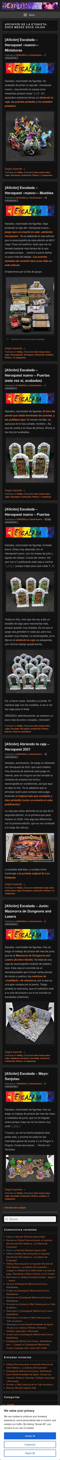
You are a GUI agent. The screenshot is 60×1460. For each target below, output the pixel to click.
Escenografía (17, 354)
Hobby (20, 172)
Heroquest (15, 175)
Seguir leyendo (15, 169)
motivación (26, 175)
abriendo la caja (25, 640)
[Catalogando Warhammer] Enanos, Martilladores (29, 1370)
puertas (8, 731)
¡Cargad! (10, 1404)
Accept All (30, 1435)
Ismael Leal (11, 1334)
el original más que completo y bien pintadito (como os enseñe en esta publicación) (28, 800)
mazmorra (45, 1058)
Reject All (30, 1453)
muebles (49, 354)
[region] (30, 1432)
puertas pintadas (25, 101)
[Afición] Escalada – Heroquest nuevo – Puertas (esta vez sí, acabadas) (27, 375)
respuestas (46, 175)
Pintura (35, 175)
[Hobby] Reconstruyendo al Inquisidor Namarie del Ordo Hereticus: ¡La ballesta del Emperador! (29, 1243)
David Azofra (36, 55)
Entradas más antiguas (14, 1207)
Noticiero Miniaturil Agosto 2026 (30, 1236)
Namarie (10, 1240)
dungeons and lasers (20, 1058)
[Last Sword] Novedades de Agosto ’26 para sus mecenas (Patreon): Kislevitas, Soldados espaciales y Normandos (29, 1328)
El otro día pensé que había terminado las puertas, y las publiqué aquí (30, 415)
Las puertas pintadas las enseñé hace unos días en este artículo (28, 261)
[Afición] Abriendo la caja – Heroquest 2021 (27, 746)
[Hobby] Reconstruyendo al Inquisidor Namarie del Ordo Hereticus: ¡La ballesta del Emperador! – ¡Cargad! (29, 1267)
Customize (30, 1444)
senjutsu (43, 1195)
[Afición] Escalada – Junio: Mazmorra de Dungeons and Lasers (28, 911)
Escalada (15, 728)
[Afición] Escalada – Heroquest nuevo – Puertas (27, 511)
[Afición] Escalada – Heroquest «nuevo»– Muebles (29, 190)
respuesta (45, 496)
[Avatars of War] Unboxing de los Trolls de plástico (29, 1384)
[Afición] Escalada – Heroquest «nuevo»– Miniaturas (22, 45)
